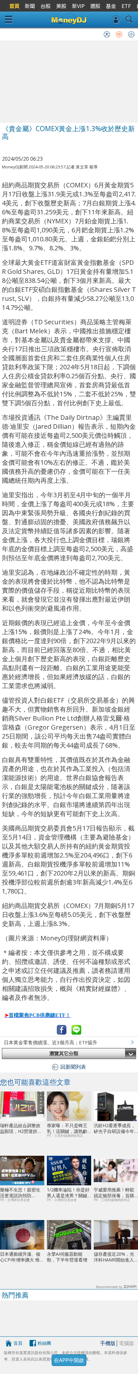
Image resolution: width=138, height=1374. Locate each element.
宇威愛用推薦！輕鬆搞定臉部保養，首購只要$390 (114, 1192)
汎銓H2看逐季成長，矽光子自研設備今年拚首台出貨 (114, 1128)
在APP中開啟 (69, 1360)
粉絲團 (44, 1343)
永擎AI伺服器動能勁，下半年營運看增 (67, 1256)
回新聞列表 (73, 1066)
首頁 (17, 1343)
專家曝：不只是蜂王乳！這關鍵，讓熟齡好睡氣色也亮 (67, 1128)
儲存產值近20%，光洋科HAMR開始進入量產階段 (114, 1256)
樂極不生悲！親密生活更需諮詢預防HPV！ (20, 1192)
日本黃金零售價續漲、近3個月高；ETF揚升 (50, 1042)
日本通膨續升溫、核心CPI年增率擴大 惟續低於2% (20, 1256)
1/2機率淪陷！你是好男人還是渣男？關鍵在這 (68, 1192)
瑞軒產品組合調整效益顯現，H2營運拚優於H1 (21, 1128)
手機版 (108, 1343)
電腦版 (126, 1343)
